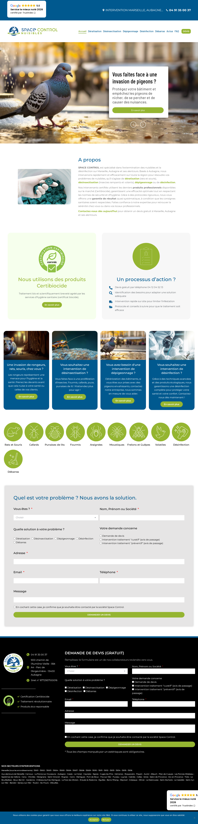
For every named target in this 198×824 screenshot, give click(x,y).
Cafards (34, 444)
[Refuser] (194, 817)
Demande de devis (113, 536)
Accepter (94, 819)
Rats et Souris (13, 444)
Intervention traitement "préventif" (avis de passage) (132, 543)
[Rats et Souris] (13, 432)
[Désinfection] (181, 432)
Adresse (19, 553)
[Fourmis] (75, 432)
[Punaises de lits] (54, 432)
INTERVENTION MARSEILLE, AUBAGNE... (134, 10)
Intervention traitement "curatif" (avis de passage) (131, 539)
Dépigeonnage (66, 538)
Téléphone (108, 572)
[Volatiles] (160, 432)
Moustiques (116, 444)
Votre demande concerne (118, 528)
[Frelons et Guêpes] (138, 432)
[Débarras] (13, 459)
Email (18, 572)
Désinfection (181, 444)
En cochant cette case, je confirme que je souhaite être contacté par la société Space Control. (70, 607)
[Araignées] (96, 432)
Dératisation (23, 538)
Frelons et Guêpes (138, 444)
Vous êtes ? (22, 509)
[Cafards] (34, 432)
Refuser (106, 819)
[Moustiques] (117, 432)
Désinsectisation (43, 538)
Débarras (13, 471)
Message (19, 591)
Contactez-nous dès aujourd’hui (97, 211)
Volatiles (160, 444)
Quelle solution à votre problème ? (38, 529)
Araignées (96, 444)
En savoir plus (123, 400)
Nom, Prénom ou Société (118, 509)
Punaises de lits (55, 444)
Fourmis (75, 444)
